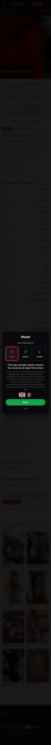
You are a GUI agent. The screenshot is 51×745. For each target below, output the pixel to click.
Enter (25, 402)
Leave (25, 408)
